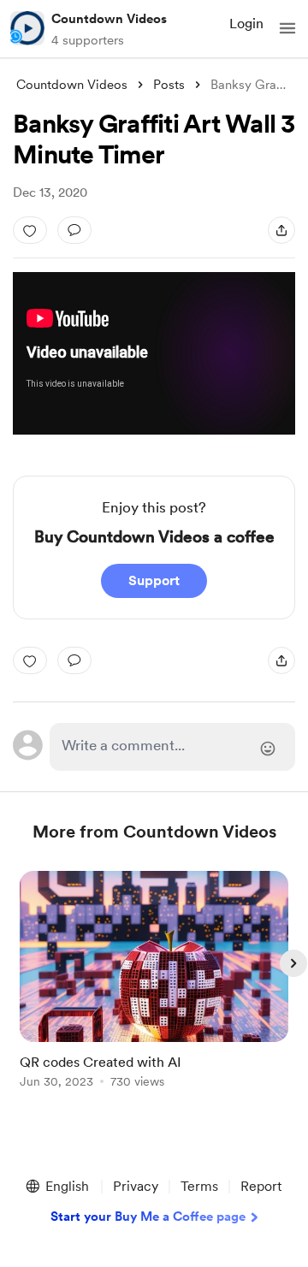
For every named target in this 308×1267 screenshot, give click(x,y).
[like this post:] (30, 230)
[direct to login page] (172, 747)
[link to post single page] (154, 982)
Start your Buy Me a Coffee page (148, 1216)
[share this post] (281, 230)
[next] (293, 963)
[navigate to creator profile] (27, 28)
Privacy (135, 1186)
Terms (199, 1186)
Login (246, 23)
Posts (169, 84)
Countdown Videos (109, 19)
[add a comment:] (74, 230)
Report (260, 1186)
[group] (154, 989)
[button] (287, 28)
